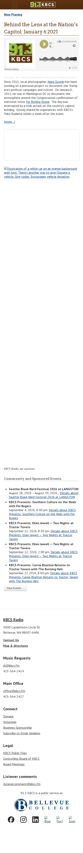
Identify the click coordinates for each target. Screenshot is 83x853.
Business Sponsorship (17, 728)
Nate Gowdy (56, 82)
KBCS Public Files (15, 753)
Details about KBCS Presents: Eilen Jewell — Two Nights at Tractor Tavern (43, 535)
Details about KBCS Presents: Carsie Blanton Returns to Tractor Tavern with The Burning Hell (43, 577)
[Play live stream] (70, 4)
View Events (14, 588)
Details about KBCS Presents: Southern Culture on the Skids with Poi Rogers (42, 514)
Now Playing (13, 14)
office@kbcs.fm (14, 691)
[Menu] (14, 4)
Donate (8, 716)
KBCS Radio (13, 619)
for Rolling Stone (37, 102)
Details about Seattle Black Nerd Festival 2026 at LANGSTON (44, 495)
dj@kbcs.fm (11, 665)
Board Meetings (14, 764)
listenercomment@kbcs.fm (21, 784)
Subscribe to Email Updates (21, 733)
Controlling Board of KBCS (21, 759)
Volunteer (10, 722)
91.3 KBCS (9, 77)
